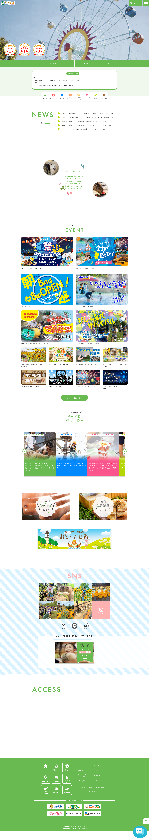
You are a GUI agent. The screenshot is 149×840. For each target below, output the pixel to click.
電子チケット (135, 3)
